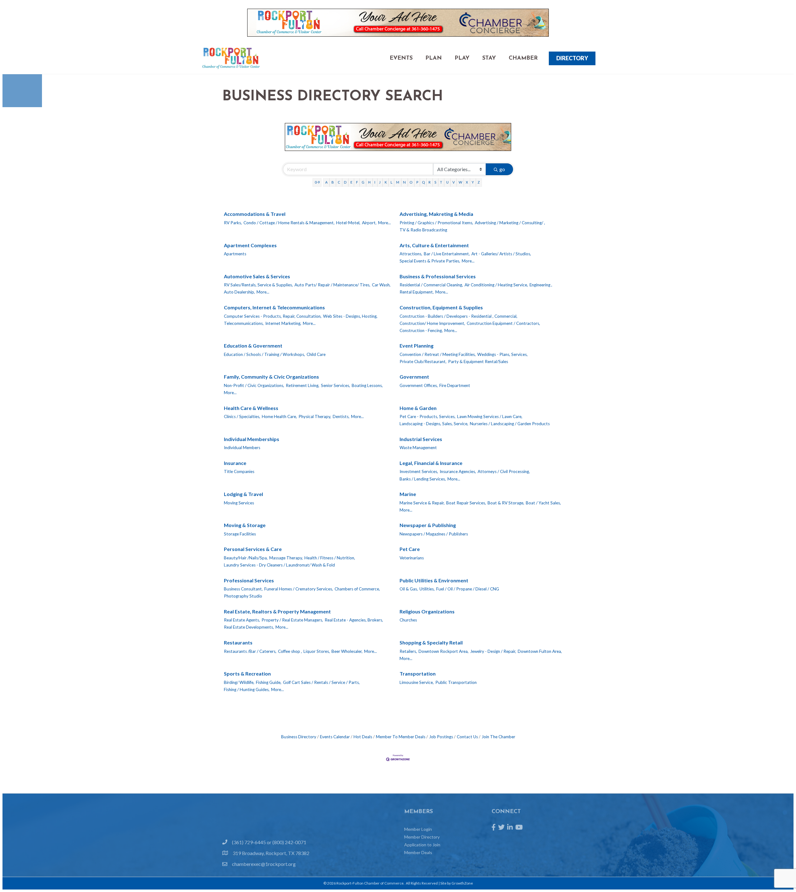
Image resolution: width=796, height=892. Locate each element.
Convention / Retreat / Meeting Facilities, (438, 354)
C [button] (339, 182)
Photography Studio (243, 596)
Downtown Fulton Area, (540, 651)
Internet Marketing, (283, 323)
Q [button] (423, 182)
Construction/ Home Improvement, (432, 323)
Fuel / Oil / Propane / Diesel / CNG (467, 588)
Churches (408, 619)
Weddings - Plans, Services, (502, 354)
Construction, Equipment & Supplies (441, 307)
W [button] (460, 182)
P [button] (417, 182)
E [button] (351, 182)
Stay (489, 58)
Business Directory (298, 736)
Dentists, (341, 416)
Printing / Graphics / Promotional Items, (436, 222)
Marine (408, 494)
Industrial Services (421, 439)
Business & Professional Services (438, 276)
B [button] (332, 182)
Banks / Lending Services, (423, 478)
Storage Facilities (240, 533)
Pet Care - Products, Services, (428, 416)
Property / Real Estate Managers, (292, 619)
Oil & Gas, (409, 588)
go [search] (502, 169)
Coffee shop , (290, 651)
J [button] (380, 182)
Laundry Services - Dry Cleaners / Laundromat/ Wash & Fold (279, 564)
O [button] (411, 182)
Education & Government (253, 345)
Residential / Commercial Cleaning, (431, 284)
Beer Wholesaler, (347, 651)
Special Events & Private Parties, (430, 260)
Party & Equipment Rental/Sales (478, 361)
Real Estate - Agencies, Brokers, (354, 619)
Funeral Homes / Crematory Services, (298, 588)
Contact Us (467, 736)
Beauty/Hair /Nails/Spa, (246, 557)
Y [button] (473, 182)
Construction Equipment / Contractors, (503, 323)
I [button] (374, 182)
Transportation (418, 673)
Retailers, (408, 651)
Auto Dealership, (239, 291)
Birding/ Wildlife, (239, 682)
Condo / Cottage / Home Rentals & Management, (289, 222)
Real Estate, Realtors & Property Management (277, 611)
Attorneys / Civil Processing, (504, 471)
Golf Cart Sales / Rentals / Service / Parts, (321, 682)
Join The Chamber (498, 736)
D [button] (345, 182)
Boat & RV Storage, (506, 502)
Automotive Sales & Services (257, 276)
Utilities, (427, 588)
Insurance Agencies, (458, 471)
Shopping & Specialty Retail (431, 642)
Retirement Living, (302, 385)
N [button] (404, 182)
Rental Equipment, (417, 291)
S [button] (435, 182)
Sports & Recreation (247, 673)
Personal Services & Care (253, 549)
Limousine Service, (417, 682)
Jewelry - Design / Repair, (493, 651)
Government (414, 377)
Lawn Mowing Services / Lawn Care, (489, 416)
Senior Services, (335, 385)
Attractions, (411, 253)
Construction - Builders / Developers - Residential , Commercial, (458, 316)
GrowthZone (462, 883)
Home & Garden (418, 408)
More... (384, 222)
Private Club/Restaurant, (423, 361)
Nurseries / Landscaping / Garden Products (510, 423)
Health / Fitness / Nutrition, (329, 557)
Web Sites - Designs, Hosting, (350, 316)
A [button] (326, 182)
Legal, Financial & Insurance (431, 463)
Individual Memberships (251, 439)
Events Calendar (335, 736)
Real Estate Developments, (249, 627)
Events (401, 58)
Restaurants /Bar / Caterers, (250, 651)
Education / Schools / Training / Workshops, (264, 354)
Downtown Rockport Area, (444, 651)
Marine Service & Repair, (422, 502)
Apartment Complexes (250, 245)
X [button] (467, 182)
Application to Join (422, 844)
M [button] (397, 182)
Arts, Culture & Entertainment (434, 245)
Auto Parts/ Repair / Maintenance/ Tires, (332, 284)
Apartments (235, 253)
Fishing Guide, (268, 682)
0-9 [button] (317, 182)
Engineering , (541, 284)
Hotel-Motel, (348, 222)
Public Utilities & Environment (434, 580)
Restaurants (238, 642)
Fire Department (454, 385)
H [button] (369, 182)
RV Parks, (233, 222)
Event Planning (416, 345)
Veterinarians (412, 557)
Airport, (369, 222)
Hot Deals (363, 736)
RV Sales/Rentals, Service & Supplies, (258, 284)
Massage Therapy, (286, 557)
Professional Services (249, 580)
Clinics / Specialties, (242, 416)
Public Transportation (456, 682)
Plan (433, 58)
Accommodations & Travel (254, 214)
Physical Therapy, (314, 416)
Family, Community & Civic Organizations (271, 377)
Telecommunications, (244, 323)
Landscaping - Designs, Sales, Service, (434, 423)
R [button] (429, 182)
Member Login (418, 829)
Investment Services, (419, 471)
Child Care (316, 354)
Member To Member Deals (400, 736)
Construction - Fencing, (421, 330)
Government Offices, (419, 385)
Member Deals (418, 852)
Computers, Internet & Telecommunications (274, 307)
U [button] (447, 182)
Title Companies (239, 471)
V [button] (453, 182)
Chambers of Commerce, (357, 588)
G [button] (363, 182)
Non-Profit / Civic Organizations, (254, 385)
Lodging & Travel (243, 494)
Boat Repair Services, (466, 502)
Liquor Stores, (316, 651)
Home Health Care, (279, 416)
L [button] (391, 182)
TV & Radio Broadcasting (423, 229)
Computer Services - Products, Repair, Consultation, (273, 316)
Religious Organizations (427, 611)
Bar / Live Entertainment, (447, 253)
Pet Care (410, 549)
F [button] (357, 182)
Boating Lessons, (367, 385)
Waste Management (418, 447)
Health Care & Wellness (251, 408)
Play (462, 58)
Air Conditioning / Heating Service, (496, 284)
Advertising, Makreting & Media (436, 214)
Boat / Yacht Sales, (543, 502)
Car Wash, (381, 284)
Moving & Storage (245, 525)
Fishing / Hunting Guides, (247, 689)
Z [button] (479, 182)
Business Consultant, (243, 588)
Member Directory (422, 837)
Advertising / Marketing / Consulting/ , (510, 222)
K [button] (386, 182)
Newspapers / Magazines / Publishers (434, 533)
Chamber (523, 58)
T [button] (441, 182)
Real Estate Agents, (242, 619)
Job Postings (441, 736)
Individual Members (242, 447)
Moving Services (239, 502)
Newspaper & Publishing (428, 525)
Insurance (235, 463)
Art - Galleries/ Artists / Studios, (501, 253)
